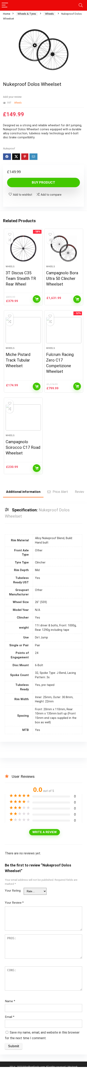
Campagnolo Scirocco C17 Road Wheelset (23, 447)
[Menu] (5, 5)
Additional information (23, 492)
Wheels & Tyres (27, 13)
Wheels (49, 13)
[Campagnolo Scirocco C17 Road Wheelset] (23, 417)
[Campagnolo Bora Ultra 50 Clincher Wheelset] (63, 248)
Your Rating (13, 890)
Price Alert (60, 492)
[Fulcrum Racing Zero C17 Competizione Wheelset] (63, 330)
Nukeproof (9, 148)
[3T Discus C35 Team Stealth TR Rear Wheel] (23, 248)
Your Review (14, 902)
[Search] (81, 5)
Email (9, 1017)
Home (6, 13)
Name (10, 1001)
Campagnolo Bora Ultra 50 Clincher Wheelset (62, 278)
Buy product (43, 182)
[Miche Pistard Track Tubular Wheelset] (23, 330)
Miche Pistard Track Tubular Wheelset (18, 360)
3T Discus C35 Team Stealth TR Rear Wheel (21, 278)
